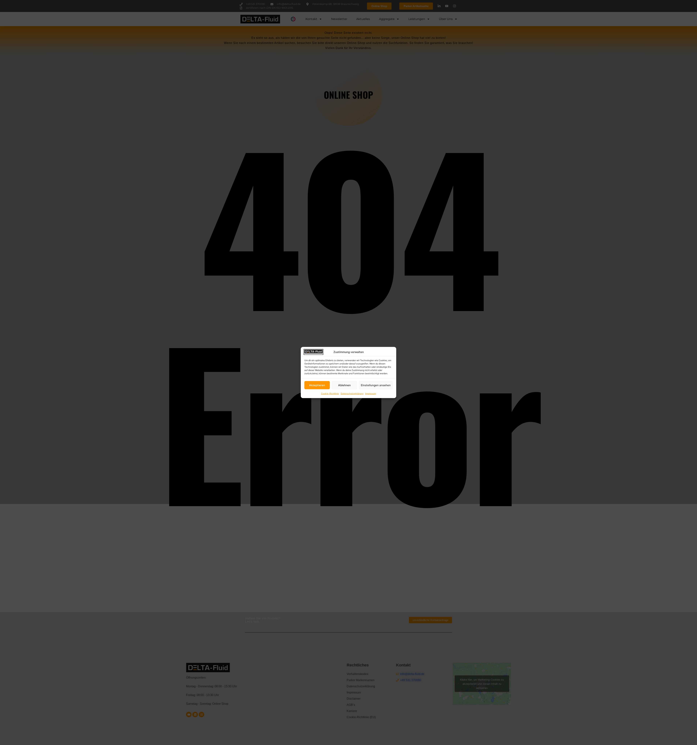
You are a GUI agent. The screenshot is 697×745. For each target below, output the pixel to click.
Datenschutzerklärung (352, 393)
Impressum (370, 393)
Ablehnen (344, 385)
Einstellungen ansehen (376, 385)
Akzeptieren (317, 385)
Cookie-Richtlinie (330, 393)
